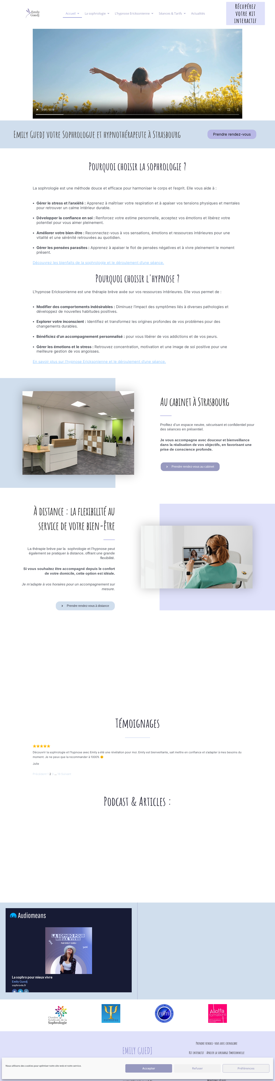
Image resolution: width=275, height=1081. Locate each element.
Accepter (148, 1068)
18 (58, 774)
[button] (72, 13)
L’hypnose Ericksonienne (132, 13)
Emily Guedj (137, 1050)
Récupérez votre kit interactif (245, 13)
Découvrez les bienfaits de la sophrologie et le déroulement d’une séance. (98, 262)
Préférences (246, 1068)
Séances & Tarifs (170, 13)
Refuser (197, 1068)
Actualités (198, 13)
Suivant (66, 774)
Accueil (71, 13)
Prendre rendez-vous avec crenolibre (216, 1043)
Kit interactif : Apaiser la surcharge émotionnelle (217, 1052)
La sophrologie (95, 13)
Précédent (40, 774)
